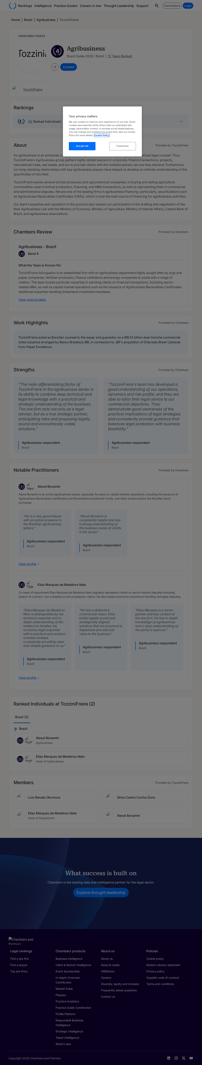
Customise (122, 146)
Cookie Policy (101, 135)
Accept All (82, 146)
